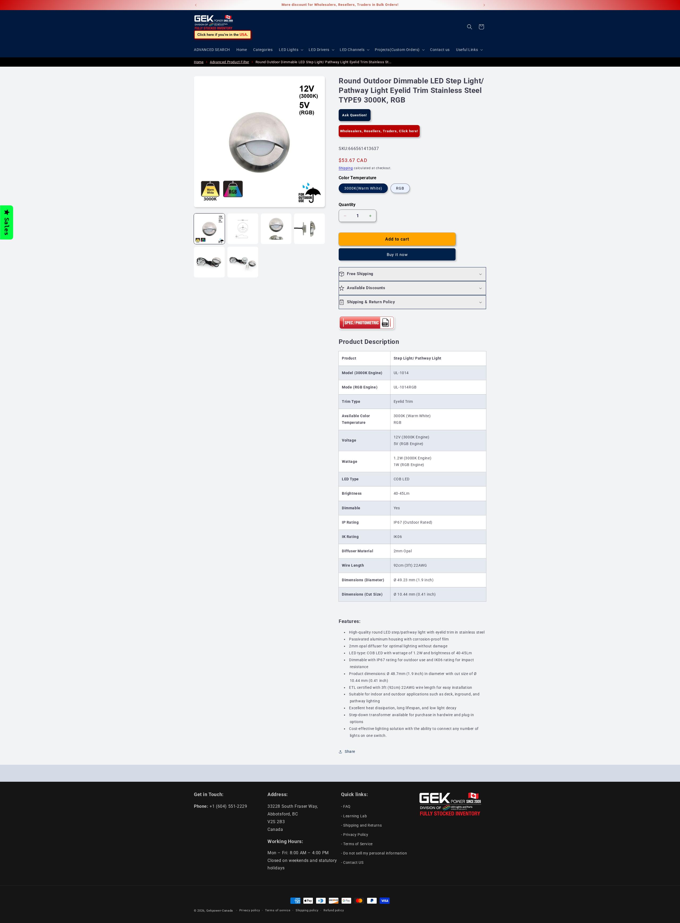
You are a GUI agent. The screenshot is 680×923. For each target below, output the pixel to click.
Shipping (346, 168)
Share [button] (350, 751)
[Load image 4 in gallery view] (309, 228)
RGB (400, 188)
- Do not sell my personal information (374, 853)
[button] (290, 49)
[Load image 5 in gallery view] (209, 262)
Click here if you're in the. (222, 35)
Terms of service (277, 910)
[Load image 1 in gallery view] (209, 228)
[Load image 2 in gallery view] (242, 228)
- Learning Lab (354, 816)
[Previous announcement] (196, 5)
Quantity (347, 204)
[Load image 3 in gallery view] (276, 228)
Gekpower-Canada (219, 910)
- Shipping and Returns (361, 825)
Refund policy (334, 910)
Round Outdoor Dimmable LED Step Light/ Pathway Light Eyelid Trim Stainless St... (324, 62)
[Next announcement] (484, 5)
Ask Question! (354, 115)
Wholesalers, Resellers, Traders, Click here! (379, 131)
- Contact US (352, 862)
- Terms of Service (357, 844)
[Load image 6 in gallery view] (242, 262)
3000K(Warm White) (363, 188)
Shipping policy (307, 910)
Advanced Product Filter (229, 62)
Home (198, 62)
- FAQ (346, 806)
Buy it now (397, 254)
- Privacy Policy (354, 834)
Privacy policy (249, 910)
